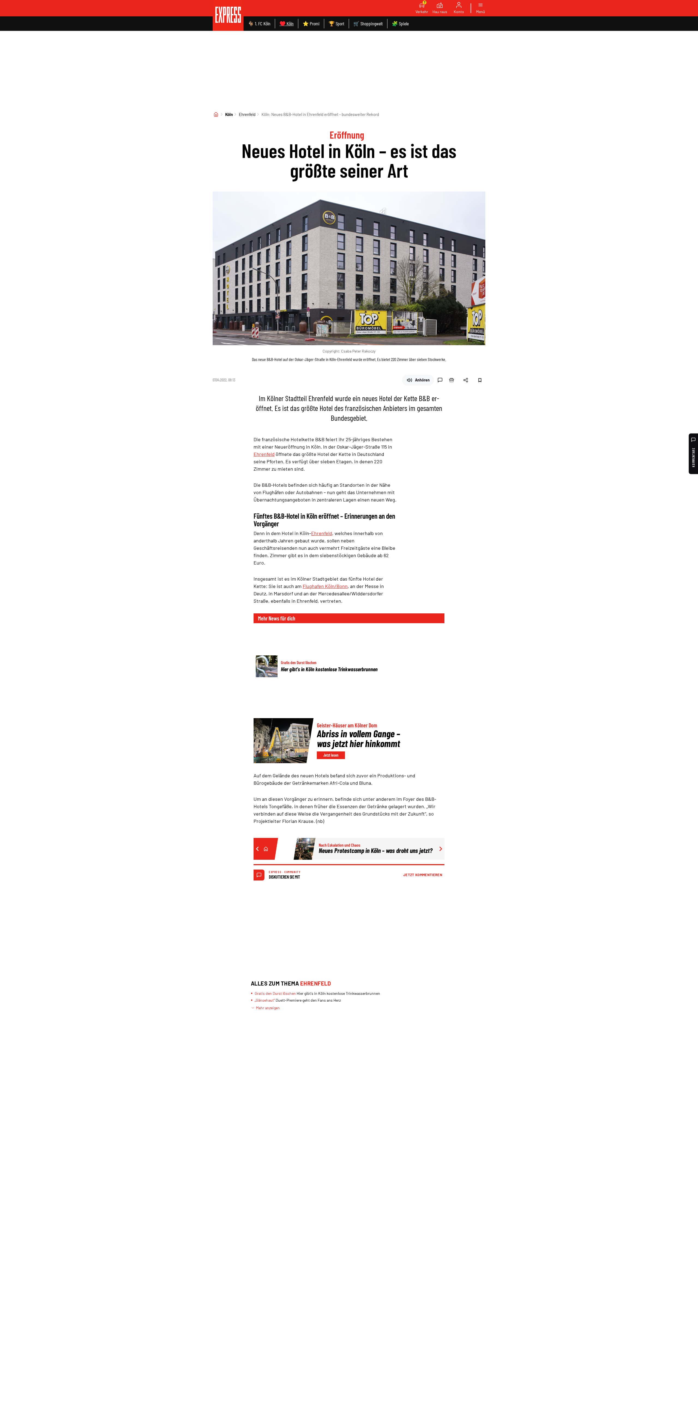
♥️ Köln (286, 23)
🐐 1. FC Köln (259, 23)
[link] (228, 15)
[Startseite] (216, 114)
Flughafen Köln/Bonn (325, 586)
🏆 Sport (336, 23)
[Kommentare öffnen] (440, 380)
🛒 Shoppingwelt (368, 23)
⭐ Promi (311, 23)
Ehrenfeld (247, 114)
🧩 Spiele (400, 23)
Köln (229, 114)
